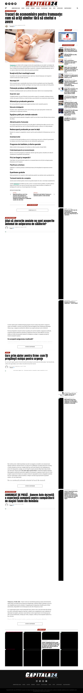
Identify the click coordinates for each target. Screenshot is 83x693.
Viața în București (67, 8)
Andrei (11, 505)
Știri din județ (60, 8)
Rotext (11, 228)
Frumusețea (13, 65)
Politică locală (44, 8)
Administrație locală (16, 8)
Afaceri (23, 8)
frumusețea (16, 183)
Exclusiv (38, 8)
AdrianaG (12, 26)
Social (50, 8)
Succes (11, 367)
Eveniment (33, 8)
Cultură (27, 8)
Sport (54, 8)
